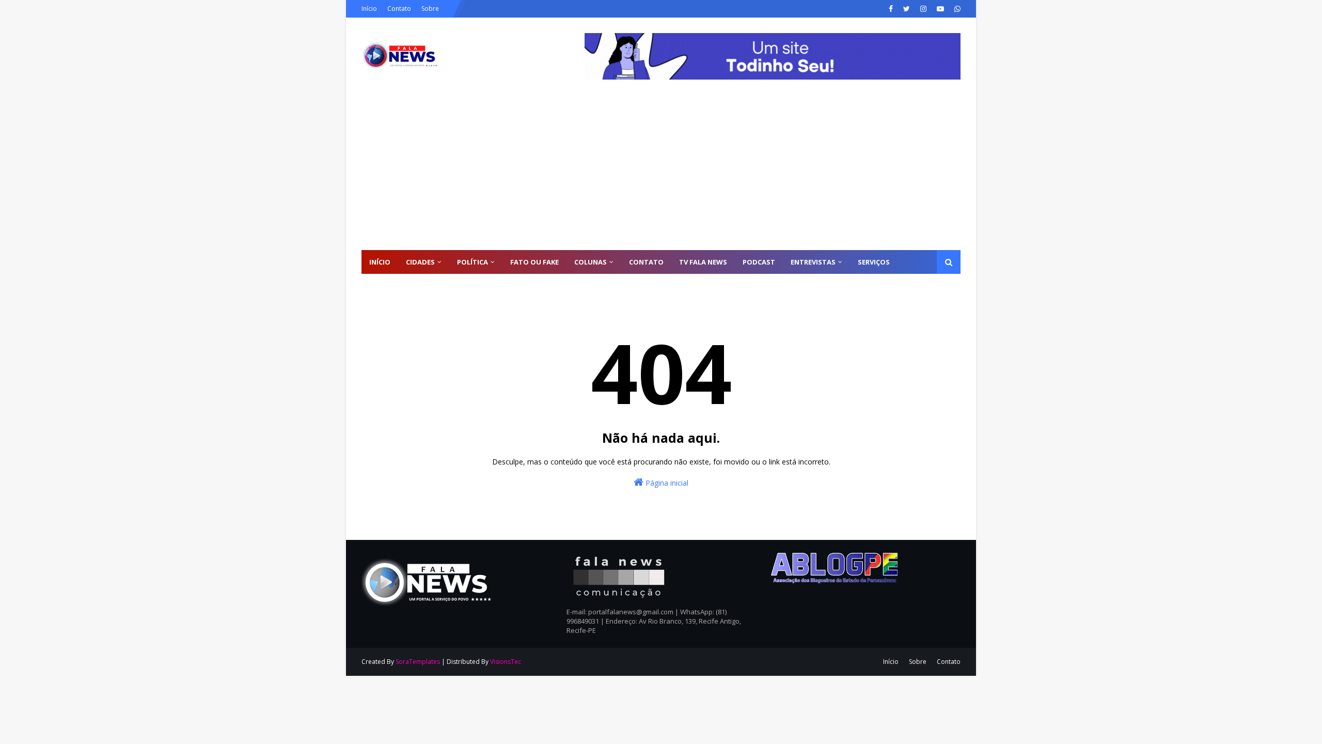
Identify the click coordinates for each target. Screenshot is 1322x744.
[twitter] (906, 9)
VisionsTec (505, 661)
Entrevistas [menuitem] (813, 262)
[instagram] (923, 9)
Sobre (430, 8)
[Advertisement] (661, 172)
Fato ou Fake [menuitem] (534, 262)
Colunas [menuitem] (590, 262)
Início (369, 8)
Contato (399, 8)
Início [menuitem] (379, 262)
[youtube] (940, 9)
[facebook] (890, 9)
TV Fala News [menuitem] (703, 262)
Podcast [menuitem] (759, 262)
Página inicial (665, 483)
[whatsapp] (956, 9)
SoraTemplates (418, 661)
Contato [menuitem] (646, 262)
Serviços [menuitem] (874, 262)
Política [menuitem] (472, 262)
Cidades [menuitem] (420, 262)
